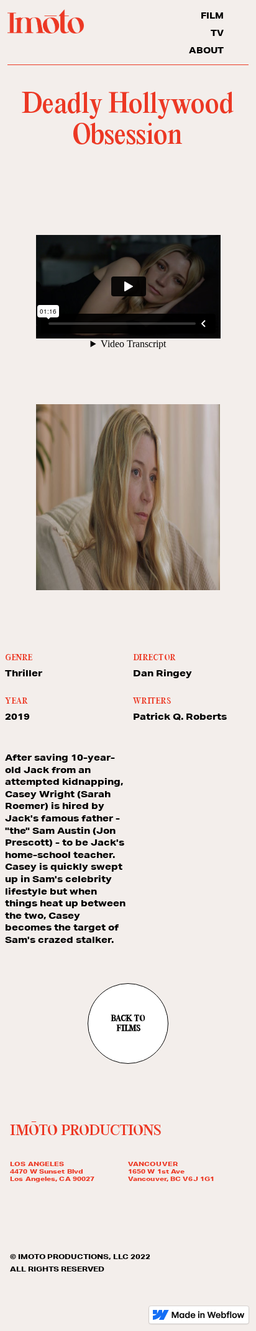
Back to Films (128, 1024)
